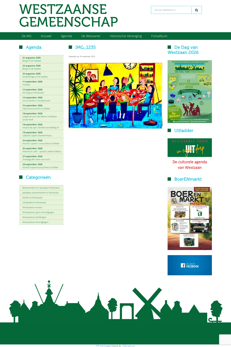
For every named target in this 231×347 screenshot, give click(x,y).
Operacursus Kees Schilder (36, 107)
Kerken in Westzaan (32, 197)
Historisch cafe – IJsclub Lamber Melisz (41, 150)
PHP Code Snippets (103, 345)
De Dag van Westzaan (33, 91)
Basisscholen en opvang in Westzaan (41, 187)
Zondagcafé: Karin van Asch (36, 158)
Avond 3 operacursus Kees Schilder (40, 166)
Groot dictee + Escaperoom (36, 99)
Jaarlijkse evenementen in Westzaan (40, 192)
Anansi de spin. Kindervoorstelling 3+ (40, 126)
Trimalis (32, 83)
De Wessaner (91, 36)
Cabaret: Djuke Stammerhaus (37, 134)
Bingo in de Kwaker (31, 67)
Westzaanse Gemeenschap (68, 16)
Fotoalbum (159, 36)
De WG (26, 36)
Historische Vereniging (126, 36)
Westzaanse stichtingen (34, 217)
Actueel (46, 36)
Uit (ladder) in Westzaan (34, 202)
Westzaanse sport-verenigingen (38, 212)
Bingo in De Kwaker (31, 59)
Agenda (66, 36)
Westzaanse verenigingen (35, 222)
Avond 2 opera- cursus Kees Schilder (41, 142)
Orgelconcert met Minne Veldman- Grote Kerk (39, 116)
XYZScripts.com (128, 345)
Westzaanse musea (32, 207)
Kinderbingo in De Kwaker (35, 75)
